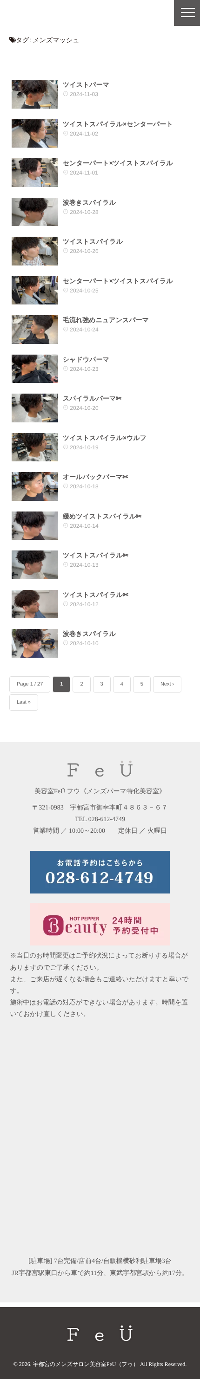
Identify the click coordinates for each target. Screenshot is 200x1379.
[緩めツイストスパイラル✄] (35, 525)
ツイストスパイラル (93, 241)
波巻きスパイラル (89, 202)
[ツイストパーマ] (35, 94)
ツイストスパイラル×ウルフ (105, 437)
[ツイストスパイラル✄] (35, 564)
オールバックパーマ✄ (95, 476)
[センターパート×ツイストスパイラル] (35, 172)
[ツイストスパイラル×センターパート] (35, 133)
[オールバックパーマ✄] (35, 486)
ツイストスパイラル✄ (95, 555)
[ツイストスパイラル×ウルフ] (35, 447)
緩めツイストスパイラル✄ (102, 516)
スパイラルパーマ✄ (92, 398)
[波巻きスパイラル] (35, 212)
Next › (167, 684)
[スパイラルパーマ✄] (35, 408)
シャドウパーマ (86, 359)
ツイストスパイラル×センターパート (118, 124)
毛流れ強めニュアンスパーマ (106, 320)
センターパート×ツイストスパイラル (118, 163)
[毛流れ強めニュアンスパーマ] (35, 329)
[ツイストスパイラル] (35, 251)
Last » (24, 702)
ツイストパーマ (86, 84)
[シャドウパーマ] (35, 369)
